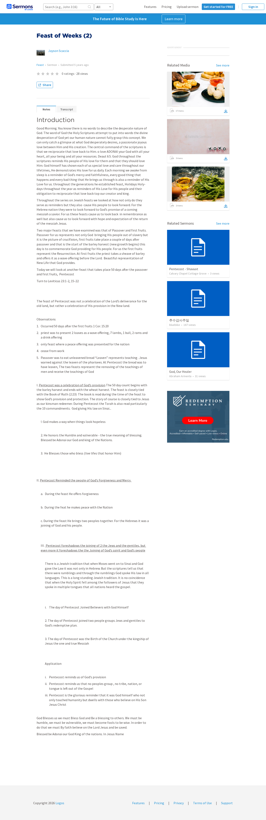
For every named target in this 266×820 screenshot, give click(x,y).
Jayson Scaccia (58, 51)
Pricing (166, 7)
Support (227, 803)
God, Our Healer (180, 371)
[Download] (225, 111)
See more (222, 65)
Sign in (253, 7)
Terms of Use (202, 803)
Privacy (179, 803)
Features (150, 7)
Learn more (173, 18)
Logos (59, 803)
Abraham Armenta (180, 376)
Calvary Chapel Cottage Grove (188, 273)
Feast (40, 65)
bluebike (174, 325)
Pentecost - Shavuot (183, 269)
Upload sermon (187, 7)
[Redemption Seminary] (198, 417)
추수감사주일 (179, 320)
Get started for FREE (218, 7)
